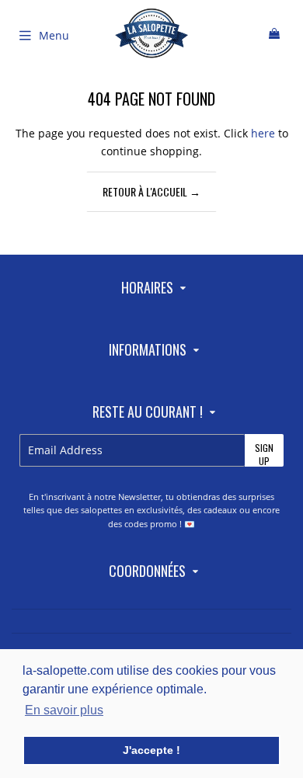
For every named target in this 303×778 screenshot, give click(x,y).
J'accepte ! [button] (151, 750)
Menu (54, 35)
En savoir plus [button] (64, 710)
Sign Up (264, 454)
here (263, 133)
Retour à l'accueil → (151, 191)
